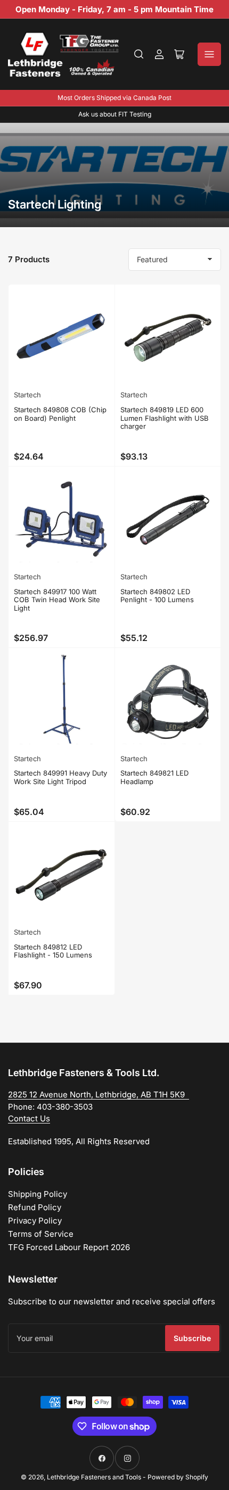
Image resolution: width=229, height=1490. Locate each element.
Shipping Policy (37, 1194)
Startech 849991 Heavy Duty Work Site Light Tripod (60, 777)
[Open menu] (209, 54)
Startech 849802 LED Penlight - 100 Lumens (157, 595)
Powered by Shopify (178, 1477)
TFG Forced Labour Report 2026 (69, 1247)
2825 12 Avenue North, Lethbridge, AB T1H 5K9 (98, 1094)
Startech (27, 394)
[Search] (139, 54)
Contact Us (29, 1118)
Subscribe (192, 1338)
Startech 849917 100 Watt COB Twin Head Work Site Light (57, 599)
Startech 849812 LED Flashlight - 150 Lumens (53, 951)
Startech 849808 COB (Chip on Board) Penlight (60, 413)
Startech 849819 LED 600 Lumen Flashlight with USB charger (164, 417)
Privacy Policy (35, 1221)
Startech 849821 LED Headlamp (154, 777)
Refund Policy (34, 1207)
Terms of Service (40, 1234)
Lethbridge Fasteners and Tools (94, 1477)
